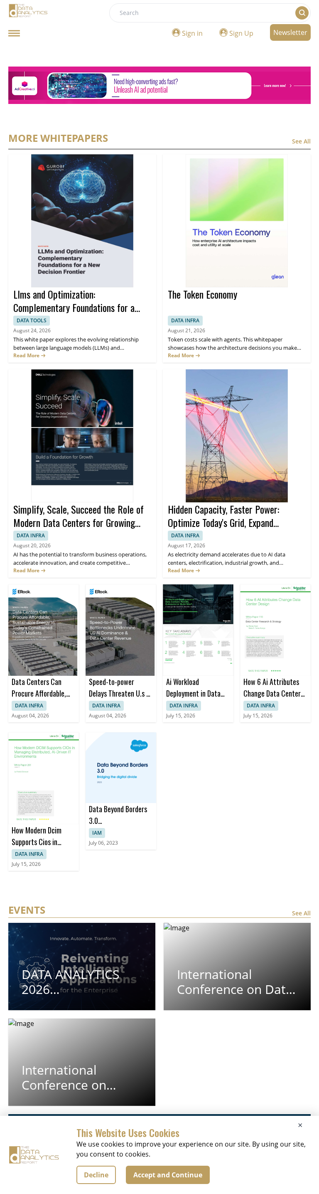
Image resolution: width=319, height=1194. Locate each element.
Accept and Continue (167, 1174)
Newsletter (290, 32)
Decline (96, 1174)
